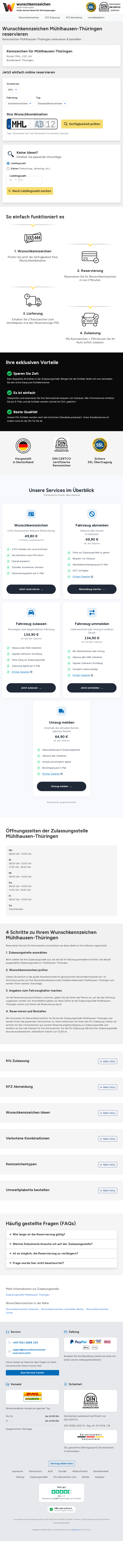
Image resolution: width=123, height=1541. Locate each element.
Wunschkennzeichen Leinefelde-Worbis (62, 1309)
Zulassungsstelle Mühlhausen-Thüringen (28, 1294)
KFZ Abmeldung (74, 17)
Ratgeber (100, 1477)
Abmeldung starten (92, 589)
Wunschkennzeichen (29, 17)
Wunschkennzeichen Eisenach (22, 1309)
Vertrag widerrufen (61, 1463)
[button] (61, 1234)
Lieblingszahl (18, 175)
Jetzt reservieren (31, 589)
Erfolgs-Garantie (81, 576)
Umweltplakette (96, 17)
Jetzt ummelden (92, 687)
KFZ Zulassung (52, 17)
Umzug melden (61, 786)
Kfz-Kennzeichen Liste (65, 1477)
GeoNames (75, 1530)
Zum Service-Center (32, 1372)
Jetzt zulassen (31, 687)
